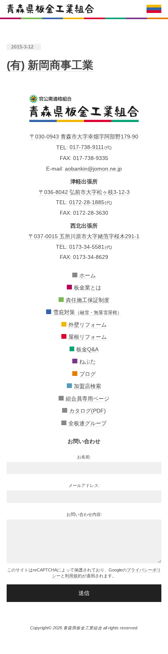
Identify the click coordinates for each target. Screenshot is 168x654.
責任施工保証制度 (87, 300)
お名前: (84, 457)
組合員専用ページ (87, 398)
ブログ (87, 374)
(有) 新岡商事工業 (50, 65)
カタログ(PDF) (87, 411)
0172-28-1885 (86, 202)
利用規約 (73, 575)
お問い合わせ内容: (84, 514)
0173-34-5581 (86, 247)
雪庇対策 (87, 312)
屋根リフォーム (87, 337)
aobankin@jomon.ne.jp (93, 168)
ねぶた (87, 361)
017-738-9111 (87, 147)
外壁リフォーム (87, 325)
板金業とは (87, 287)
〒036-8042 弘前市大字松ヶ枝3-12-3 (84, 192)
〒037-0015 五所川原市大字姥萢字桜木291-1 (84, 236)
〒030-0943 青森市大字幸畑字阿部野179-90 (84, 136)
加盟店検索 (87, 386)
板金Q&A (87, 349)
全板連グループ (87, 423)
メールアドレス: (84, 485)
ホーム (87, 275)
